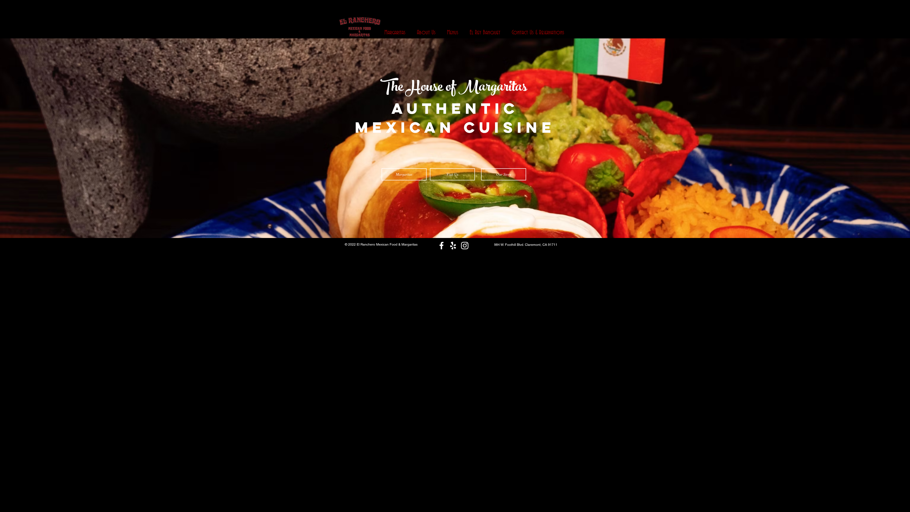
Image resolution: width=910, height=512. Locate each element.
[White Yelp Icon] (453, 246)
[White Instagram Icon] (465, 246)
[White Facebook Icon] (441, 246)
